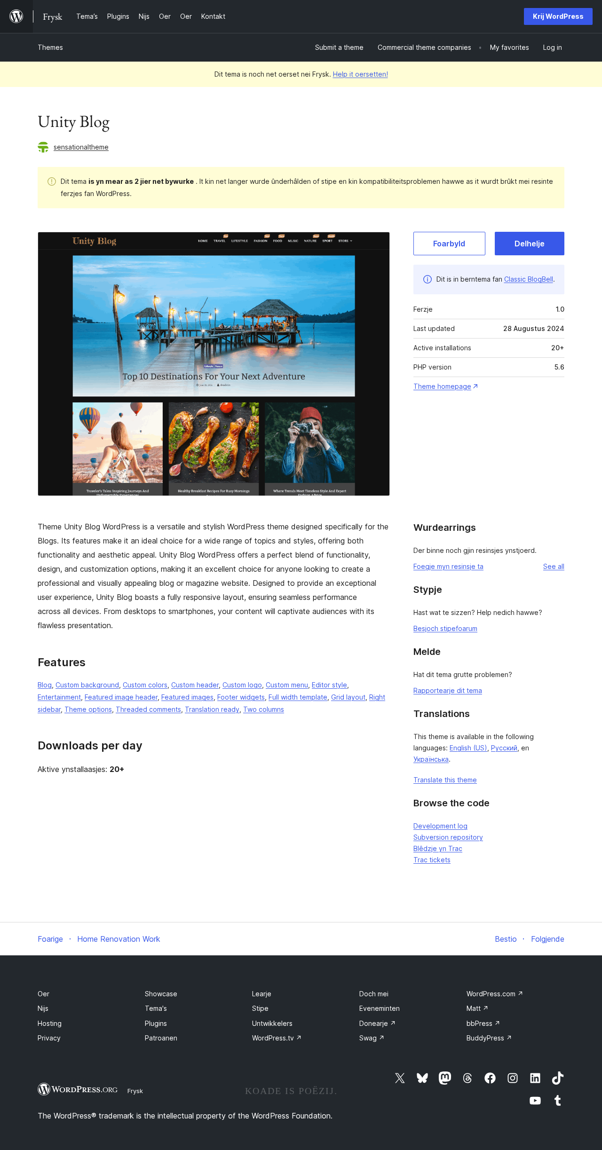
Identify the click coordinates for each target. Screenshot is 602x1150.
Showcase (161, 994)
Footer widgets (241, 697)
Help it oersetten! (360, 74)
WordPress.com (495, 994)
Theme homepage (442, 386)
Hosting (50, 1023)
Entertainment (59, 697)
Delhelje (530, 243)
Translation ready (212, 709)
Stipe (260, 1008)
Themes (50, 47)
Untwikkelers (272, 1023)
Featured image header (121, 697)
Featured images (187, 697)
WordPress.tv (277, 1038)
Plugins (156, 1023)
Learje (261, 994)
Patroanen (161, 1038)
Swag (372, 1038)
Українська (431, 759)
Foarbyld (449, 243)
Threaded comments (148, 709)
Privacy (49, 1038)
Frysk (135, 1091)
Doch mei (373, 994)
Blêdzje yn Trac (437, 848)
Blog (45, 685)
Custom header (195, 685)
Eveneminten (379, 1008)
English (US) (468, 748)
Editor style (329, 685)
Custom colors (145, 685)
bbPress (483, 1023)
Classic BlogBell (528, 279)
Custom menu (287, 685)
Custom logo (242, 685)
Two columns (263, 709)
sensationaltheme (81, 147)
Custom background (87, 685)
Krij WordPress (558, 16)
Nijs (43, 1008)
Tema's (156, 1008)
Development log (440, 826)
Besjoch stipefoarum (445, 628)
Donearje (377, 1023)
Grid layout (348, 697)
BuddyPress (489, 1038)
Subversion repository (448, 837)
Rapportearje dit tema (447, 690)
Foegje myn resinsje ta (448, 566)
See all (553, 566)
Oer (43, 994)
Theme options (88, 709)
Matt (478, 1008)
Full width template (298, 697)
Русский (504, 748)
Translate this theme (445, 780)
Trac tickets (432, 860)
